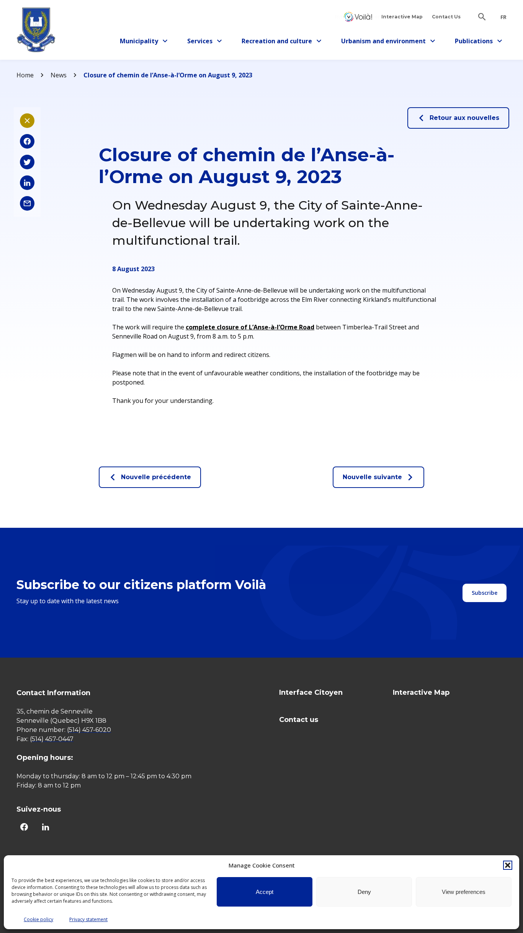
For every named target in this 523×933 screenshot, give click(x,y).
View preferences (463, 892)
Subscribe (484, 592)
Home (25, 75)
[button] (508, 865)
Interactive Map (402, 17)
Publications (477, 42)
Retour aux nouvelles (464, 117)
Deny (364, 892)
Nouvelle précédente (156, 477)
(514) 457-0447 (52, 739)
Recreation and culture (277, 42)
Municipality (142, 42)
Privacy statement (88, 919)
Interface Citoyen (358, 17)
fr (503, 17)
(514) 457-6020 (89, 729)
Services (206, 42)
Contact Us (446, 17)
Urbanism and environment (383, 42)
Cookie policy (38, 919)
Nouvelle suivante (372, 477)
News (59, 75)
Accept (264, 892)
